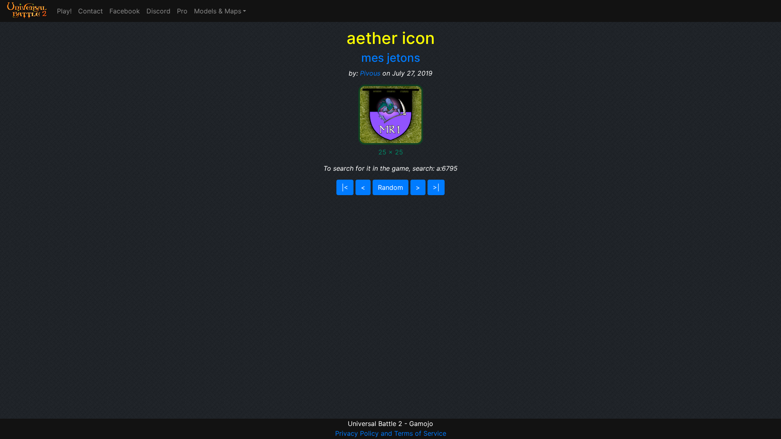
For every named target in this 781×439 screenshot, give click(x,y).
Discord (158, 11)
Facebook (124, 11)
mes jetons (390, 58)
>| (436, 187)
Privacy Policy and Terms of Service (390, 433)
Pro (182, 11)
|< (345, 187)
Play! (64, 11)
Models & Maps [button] (217, 11)
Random (390, 187)
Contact (90, 11)
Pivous (370, 73)
